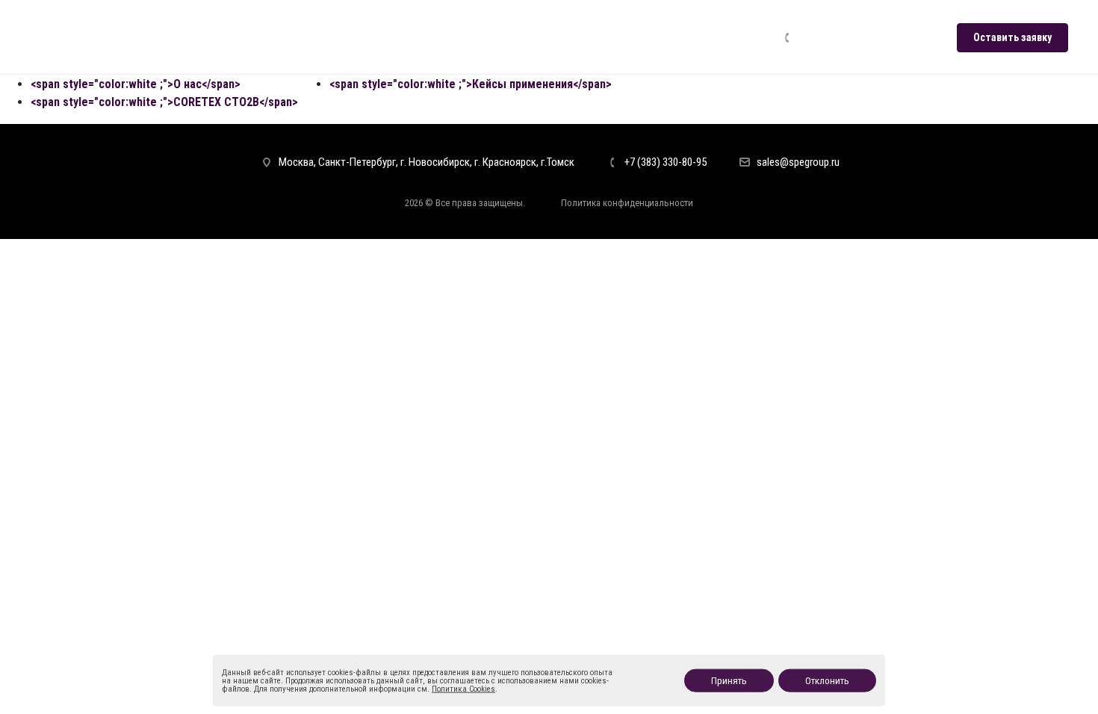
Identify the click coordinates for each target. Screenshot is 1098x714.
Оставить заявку (1012, 37)
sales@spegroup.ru (798, 162)
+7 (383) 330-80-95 (847, 37)
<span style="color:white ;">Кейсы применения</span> (470, 84)
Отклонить (827, 680)
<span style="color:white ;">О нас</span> (136, 84)
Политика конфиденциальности (627, 202)
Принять (729, 680)
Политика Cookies (463, 689)
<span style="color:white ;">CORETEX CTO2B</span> (164, 102)
